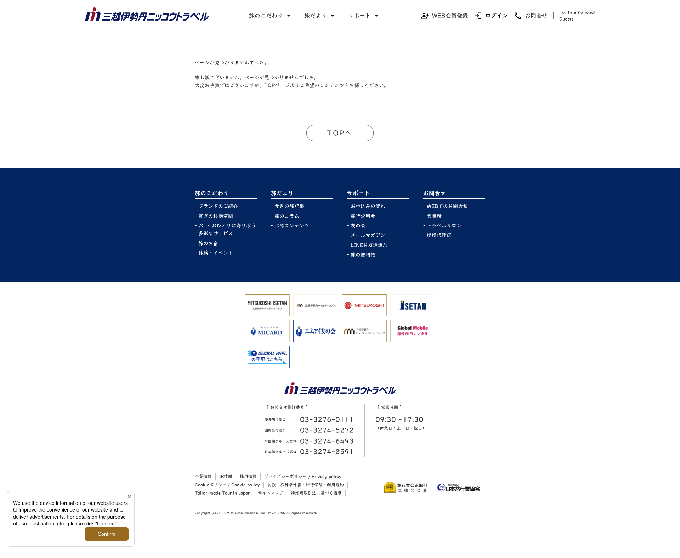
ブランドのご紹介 (218, 206)
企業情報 (203, 476)
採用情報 (248, 476)
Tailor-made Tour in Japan (222, 493)
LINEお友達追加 (369, 245)
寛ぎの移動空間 (215, 216)
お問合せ (536, 15)
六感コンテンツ (291, 225)
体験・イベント (215, 252)
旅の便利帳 (363, 254)
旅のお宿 (208, 243)
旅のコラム (286, 216)
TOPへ (340, 132)
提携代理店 (439, 235)
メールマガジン (368, 235)
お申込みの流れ (368, 206)
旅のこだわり (266, 15)
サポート (359, 15)
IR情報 (225, 476)
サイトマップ (270, 493)
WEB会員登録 (450, 15)
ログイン (496, 15)
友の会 (358, 225)
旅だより (315, 15)
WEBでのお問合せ (447, 206)
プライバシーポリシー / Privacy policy (302, 476)
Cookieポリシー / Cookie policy (227, 485)
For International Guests (577, 15)
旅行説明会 (363, 216)
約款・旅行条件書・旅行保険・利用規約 (305, 485)
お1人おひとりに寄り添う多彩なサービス (227, 229)
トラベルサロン (444, 225)
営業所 (434, 216)
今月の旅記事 (289, 206)
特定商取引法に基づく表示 (316, 493)
